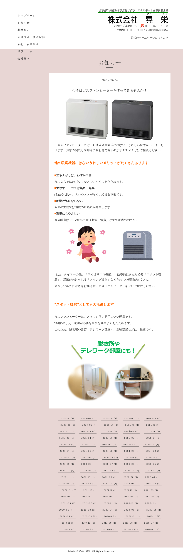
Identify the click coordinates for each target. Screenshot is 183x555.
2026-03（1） (68, 424)
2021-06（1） (110, 496)
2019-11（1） (69, 522)
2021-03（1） (68, 503)
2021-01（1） (110, 503)
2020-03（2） (89, 516)
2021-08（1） (68, 496)
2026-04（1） (154, 418)
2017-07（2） (131, 529)
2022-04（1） (110, 483)
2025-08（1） (110, 431)
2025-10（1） (67, 431)
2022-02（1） (154, 483)
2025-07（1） (132, 431)
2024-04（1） (132, 451)
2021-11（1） (111, 490)
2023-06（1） (132, 464)
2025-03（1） (110, 438)
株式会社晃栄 (83, 551)
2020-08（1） (89, 509)
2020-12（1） (131, 503)
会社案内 (24, 58)
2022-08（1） (131, 477)
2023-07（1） (110, 464)
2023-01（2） (132, 470)
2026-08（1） (67, 418)
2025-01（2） (154, 438)
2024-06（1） (89, 451)
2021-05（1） (131, 496)
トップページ (27, 15)
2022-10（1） (88, 477)
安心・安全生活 (28, 44)
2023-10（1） (153, 457)
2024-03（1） (154, 451)
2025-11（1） (153, 424)
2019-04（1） (110, 529)
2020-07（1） (110, 509)
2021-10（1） (130, 490)
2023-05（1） (154, 464)
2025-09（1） (89, 431)
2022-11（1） (67, 477)
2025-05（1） (67, 438)
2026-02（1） (90, 424)
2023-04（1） (67, 470)
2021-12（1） (90, 490)
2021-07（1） (89, 496)
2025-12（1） (132, 424)
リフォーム (25, 51)
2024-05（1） (110, 451)
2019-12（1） (154, 516)
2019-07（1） (151, 522)
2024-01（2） (90, 457)
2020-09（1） (67, 509)
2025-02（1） (132, 438)
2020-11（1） (152, 503)
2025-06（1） (153, 431)
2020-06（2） (132, 509)
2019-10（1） (88, 522)
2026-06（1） (110, 418)
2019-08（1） (130, 522)
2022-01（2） (69, 490)
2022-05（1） (89, 483)
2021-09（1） (151, 490)
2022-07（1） (153, 477)
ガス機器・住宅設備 (31, 37)
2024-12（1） (68, 444)
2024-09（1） (131, 444)
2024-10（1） (109, 444)
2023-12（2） (111, 457)
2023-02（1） (111, 470)
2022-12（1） (153, 470)
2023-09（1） (67, 464)
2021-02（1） (90, 503)
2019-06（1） (68, 529)
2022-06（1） (67, 483)
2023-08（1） (89, 464)
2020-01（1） (133, 516)
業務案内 (24, 30)
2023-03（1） (89, 470)
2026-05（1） (132, 418)
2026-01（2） (111, 424)
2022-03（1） (132, 483)
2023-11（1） (132, 457)
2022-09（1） (110, 477)
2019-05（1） (89, 529)
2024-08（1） (152, 444)
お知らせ (24, 22)
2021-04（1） (152, 496)
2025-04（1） (89, 438)
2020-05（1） (154, 509)
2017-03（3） (152, 529)
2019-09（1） (109, 522)
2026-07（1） (89, 418)
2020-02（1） (112, 516)
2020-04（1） (68, 516)
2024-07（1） (67, 451)
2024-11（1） (88, 444)
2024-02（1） (68, 457)
